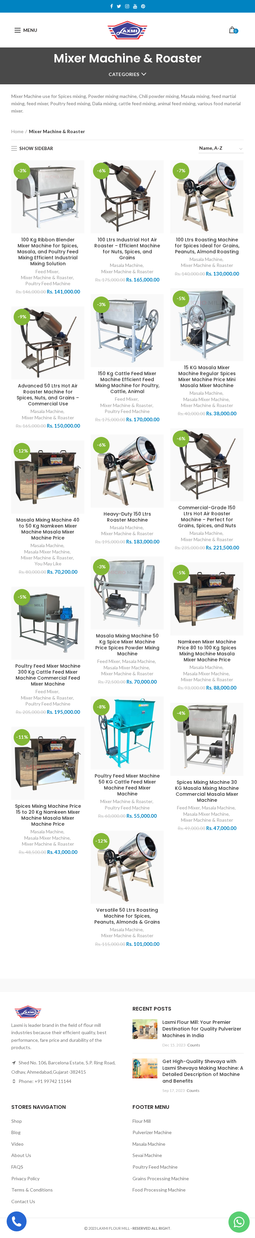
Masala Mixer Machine (206, 399)
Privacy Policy (25, 1178)
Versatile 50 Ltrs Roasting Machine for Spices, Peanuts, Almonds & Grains (127, 916)
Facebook (111, 6)
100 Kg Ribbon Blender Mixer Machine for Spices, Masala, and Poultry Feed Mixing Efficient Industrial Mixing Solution (47, 252)
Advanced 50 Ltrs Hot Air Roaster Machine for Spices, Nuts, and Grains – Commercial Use (48, 395)
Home (17, 131)
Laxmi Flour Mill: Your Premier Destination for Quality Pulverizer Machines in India (201, 1028)
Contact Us (23, 1201)
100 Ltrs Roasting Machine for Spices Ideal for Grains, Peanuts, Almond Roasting (207, 246)
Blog (16, 1132)
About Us (21, 1155)
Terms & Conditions (32, 1190)
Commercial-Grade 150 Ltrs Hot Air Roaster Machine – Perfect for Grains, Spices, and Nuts (207, 517)
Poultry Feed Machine (47, 283)
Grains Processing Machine (160, 1178)
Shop (16, 1121)
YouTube (135, 6)
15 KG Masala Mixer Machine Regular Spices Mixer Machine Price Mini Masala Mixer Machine (207, 377)
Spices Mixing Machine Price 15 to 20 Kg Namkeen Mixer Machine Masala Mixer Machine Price (48, 815)
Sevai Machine (147, 1155)
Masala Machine (126, 265)
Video (17, 1144)
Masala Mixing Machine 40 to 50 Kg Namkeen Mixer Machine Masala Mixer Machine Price (47, 529)
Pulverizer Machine (152, 1132)
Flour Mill (141, 1121)
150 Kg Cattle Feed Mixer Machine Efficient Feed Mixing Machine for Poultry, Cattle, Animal (127, 383)
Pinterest (143, 6)
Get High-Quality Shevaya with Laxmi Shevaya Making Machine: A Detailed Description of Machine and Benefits (202, 1071)
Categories (124, 74)
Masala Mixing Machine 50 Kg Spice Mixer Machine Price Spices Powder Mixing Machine (127, 645)
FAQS (17, 1167)
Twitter (119, 6)
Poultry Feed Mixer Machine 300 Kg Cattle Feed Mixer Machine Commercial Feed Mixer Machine (47, 675)
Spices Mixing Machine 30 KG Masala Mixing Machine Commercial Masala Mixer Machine (207, 791)
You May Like (48, 563)
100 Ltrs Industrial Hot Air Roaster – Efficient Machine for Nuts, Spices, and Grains (127, 249)
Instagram (127, 6)
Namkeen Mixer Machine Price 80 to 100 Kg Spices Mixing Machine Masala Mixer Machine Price (206, 651)
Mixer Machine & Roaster (47, 277)
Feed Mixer (47, 271)
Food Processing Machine (159, 1190)
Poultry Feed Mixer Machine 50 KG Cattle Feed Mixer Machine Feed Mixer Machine (127, 785)
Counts (193, 1044)
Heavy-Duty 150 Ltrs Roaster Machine (127, 517)
